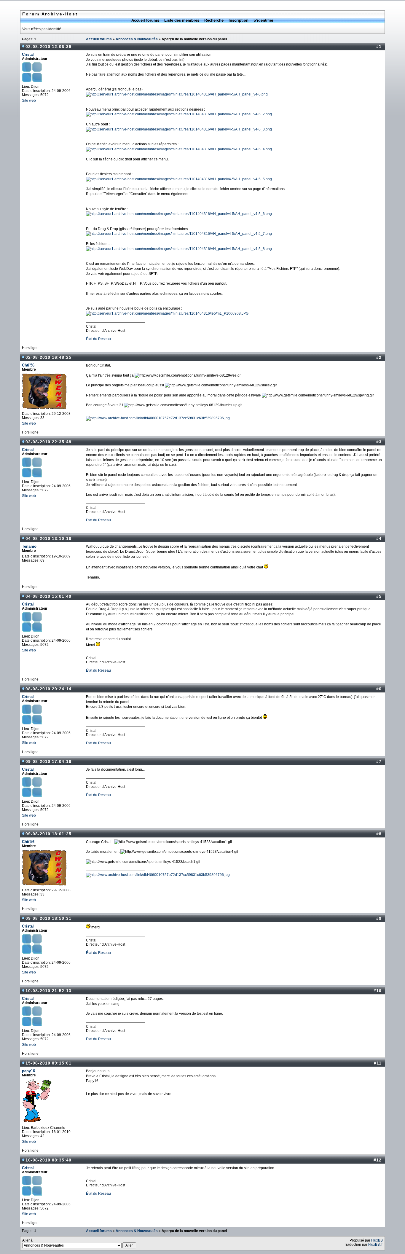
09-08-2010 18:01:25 (48, 833)
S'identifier (263, 20)
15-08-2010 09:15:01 (48, 1063)
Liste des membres (181, 20)
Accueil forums (145, 20)
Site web (29, 100)
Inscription (238, 20)
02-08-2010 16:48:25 (48, 357)
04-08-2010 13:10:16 (48, 538)
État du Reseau (98, 339)
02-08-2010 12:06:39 (48, 46)
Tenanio (29, 546)
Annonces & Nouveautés (137, 39)
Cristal (28, 54)
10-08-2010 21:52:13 (48, 990)
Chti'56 (28, 365)
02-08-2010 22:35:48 (48, 441)
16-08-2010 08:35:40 (48, 1160)
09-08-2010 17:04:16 (48, 761)
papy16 (28, 1071)
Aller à (27, 1240)
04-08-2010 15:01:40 (48, 596)
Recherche (214, 20)
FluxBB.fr (375, 1244)
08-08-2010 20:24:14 (48, 688)
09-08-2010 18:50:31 (48, 918)
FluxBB (377, 1240)
